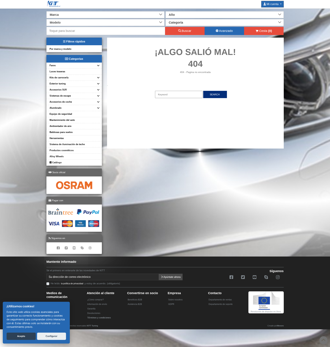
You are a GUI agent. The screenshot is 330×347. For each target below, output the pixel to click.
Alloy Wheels (57, 156)
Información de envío (97, 304)
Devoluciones (93, 313)
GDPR (171, 304)
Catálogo (56, 162)
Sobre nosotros (175, 299)
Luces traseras (57, 71)
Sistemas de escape (60, 95)
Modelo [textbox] (55, 22)
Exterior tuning (58, 83)
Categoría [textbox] (176, 22)
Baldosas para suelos (61, 132)
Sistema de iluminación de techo (67, 144)
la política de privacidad (72, 283)
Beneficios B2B (135, 299)
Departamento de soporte (221, 304)
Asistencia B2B (135, 304)
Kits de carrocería (59, 77)
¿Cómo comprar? (95, 299)
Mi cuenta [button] (272, 4)
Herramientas (57, 138)
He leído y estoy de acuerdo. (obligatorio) (85, 283)
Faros (53, 65)
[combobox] (105, 14)
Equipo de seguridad (61, 114)
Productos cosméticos (62, 150)
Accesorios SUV (58, 89)
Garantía (91, 308)
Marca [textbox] (54, 14)
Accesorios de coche (61, 102)
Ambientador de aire (60, 126)
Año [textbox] (172, 14)
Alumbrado (55, 108)
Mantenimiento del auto (62, 120)
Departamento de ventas (220, 299)
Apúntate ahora (172, 276)
